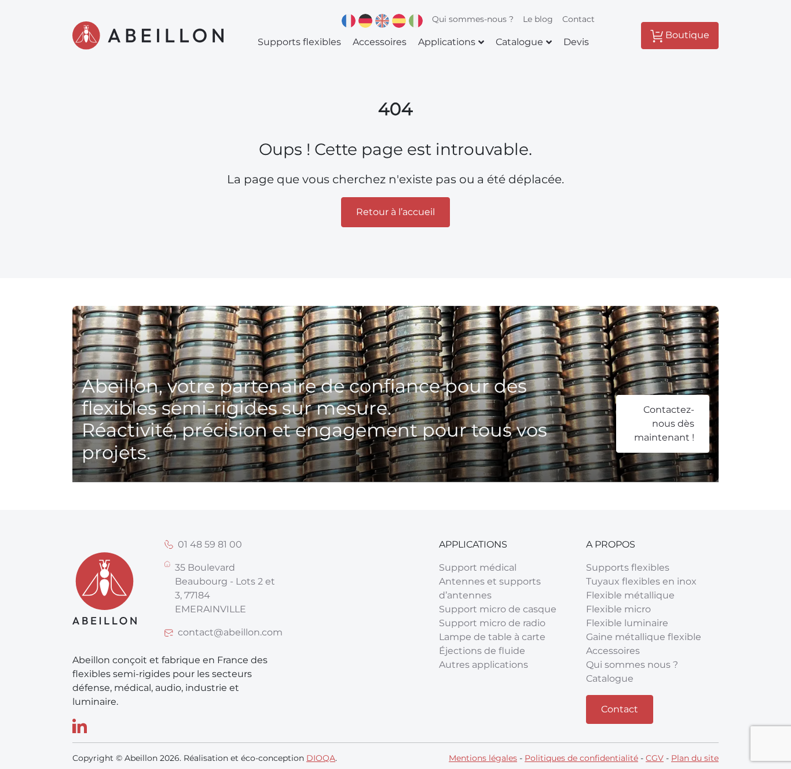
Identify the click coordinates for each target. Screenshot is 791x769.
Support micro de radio (492, 623)
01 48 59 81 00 (210, 544)
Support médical (478, 567)
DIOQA (320, 758)
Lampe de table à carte (492, 636)
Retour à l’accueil (395, 211)
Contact (578, 19)
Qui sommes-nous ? (473, 19)
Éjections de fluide (482, 650)
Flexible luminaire (627, 623)
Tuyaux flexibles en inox (641, 581)
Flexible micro (618, 609)
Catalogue (609, 678)
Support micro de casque (497, 609)
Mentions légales (483, 758)
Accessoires (613, 650)
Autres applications (483, 664)
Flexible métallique (630, 595)
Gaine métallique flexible (643, 636)
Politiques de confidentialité (581, 758)
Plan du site (695, 758)
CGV (655, 758)
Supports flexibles (627, 567)
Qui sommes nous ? (632, 664)
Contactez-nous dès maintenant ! (664, 423)
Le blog (538, 19)
